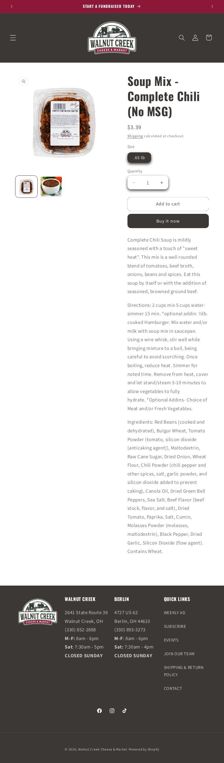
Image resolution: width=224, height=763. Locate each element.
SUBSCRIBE (175, 626)
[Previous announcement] (11, 6)
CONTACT (173, 688)
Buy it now (168, 221)
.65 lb (139, 157)
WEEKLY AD (175, 612)
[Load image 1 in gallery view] (26, 187)
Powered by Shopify (144, 749)
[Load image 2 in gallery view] (51, 187)
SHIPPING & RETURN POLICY (184, 671)
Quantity (135, 171)
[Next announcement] (212, 6)
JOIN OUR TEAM (179, 653)
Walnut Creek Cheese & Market (102, 749)
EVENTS (171, 640)
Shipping (135, 135)
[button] (13, 37)
